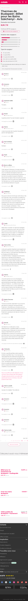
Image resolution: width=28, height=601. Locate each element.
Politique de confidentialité (18, 599)
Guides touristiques (5, 548)
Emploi (2, 569)
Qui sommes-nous (5, 527)
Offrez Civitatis (4, 536)
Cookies (24, 599)
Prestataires (3, 553)
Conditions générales (6, 599)
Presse (2, 530)
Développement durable (7, 533)
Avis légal (11, 599)
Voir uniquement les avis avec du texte (12, 68)
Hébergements (4, 566)
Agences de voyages (6, 560)
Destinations (3, 542)
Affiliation (2, 556)
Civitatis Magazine (5, 545)
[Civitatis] (4, 2)
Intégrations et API (5, 563)
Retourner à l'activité (5, 7)
